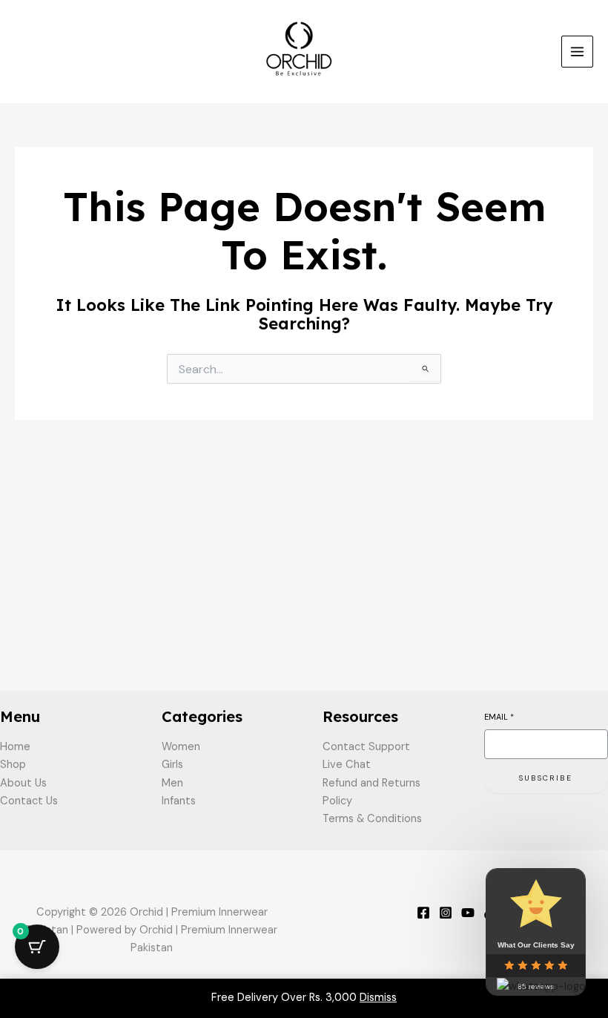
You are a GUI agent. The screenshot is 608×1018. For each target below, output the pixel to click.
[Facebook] (423, 912)
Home (15, 747)
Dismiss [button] (378, 998)
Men (172, 783)
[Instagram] (445, 912)
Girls (172, 765)
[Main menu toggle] (577, 52)
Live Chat (347, 765)
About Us (23, 783)
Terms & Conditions (372, 819)
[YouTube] (468, 912)
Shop (13, 765)
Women (181, 747)
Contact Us (29, 801)
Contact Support (366, 747)
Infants (179, 801)
